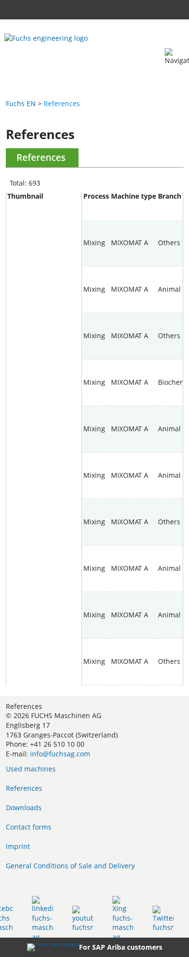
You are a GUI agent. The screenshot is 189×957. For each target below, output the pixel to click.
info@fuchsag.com (60, 753)
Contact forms (28, 826)
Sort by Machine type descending (133, 215)
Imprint (18, 846)
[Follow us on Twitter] (163, 918)
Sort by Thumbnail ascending (43, 205)
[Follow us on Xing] (122, 918)
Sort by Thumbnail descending (43, 215)
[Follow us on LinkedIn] (42, 918)
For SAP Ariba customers (120, 947)
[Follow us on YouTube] (82, 918)
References (24, 788)
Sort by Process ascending (96, 205)
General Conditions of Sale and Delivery (70, 865)
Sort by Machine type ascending (133, 205)
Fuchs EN (21, 103)
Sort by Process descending (96, 215)
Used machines (31, 768)
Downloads (24, 807)
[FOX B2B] (53, 947)
